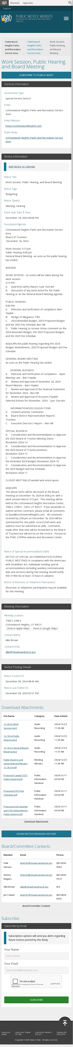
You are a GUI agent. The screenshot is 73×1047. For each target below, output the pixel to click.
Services (14, 3)
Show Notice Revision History (36, 833)
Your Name (11, 949)
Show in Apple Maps (18, 628)
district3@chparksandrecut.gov (36, 874)
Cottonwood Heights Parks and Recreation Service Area (35, 47)
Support (7, 8)
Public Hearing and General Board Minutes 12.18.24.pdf (16, 763)
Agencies (28, 3)
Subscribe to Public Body (36, 75)
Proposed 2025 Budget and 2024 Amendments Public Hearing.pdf (16, 810)
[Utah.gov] (4, 3)
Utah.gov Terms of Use (22, 1033)
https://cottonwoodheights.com (24, 126)
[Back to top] (64, 1023)
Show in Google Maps (45, 628)
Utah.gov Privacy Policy (43, 1033)
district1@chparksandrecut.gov (36, 894)
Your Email (11, 963)
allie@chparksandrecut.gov (21, 652)
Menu (66, 18)
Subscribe (36, 999)
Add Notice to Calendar (22, 166)
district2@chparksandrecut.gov (36, 863)
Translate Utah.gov (62, 1033)
